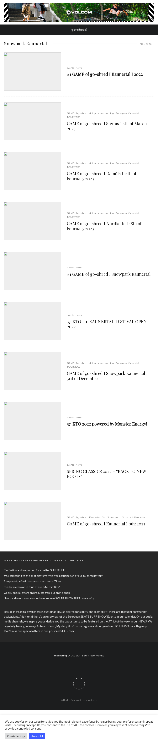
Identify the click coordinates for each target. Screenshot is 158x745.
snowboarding (106, 113)
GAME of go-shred (77, 113)
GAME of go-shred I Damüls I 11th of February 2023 (101, 176)
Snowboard (113, 517)
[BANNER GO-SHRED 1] (79, 5)
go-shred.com (89, 699)
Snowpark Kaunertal (127, 113)
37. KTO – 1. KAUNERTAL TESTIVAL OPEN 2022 (107, 324)
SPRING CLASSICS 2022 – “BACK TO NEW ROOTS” (106, 474)
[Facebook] (73, 666)
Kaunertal (94, 517)
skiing (92, 113)
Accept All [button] (37, 736)
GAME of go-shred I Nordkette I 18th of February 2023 (104, 226)
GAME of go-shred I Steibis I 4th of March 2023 (107, 126)
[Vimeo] (84, 666)
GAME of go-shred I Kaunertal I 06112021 (106, 523)
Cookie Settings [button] (16, 736)
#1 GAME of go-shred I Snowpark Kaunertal (108, 274)
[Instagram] (79, 666)
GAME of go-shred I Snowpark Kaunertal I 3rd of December (107, 376)
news (79, 67)
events (70, 67)
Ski (103, 517)
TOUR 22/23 (74, 117)
